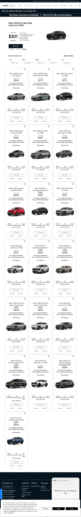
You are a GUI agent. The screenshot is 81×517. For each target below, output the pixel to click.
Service (34, 483)
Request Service (35, 486)
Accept (71, 508)
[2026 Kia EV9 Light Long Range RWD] (40, 326)
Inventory (25, 483)
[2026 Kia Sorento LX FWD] (16, 269)
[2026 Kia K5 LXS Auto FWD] (16, 154)
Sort (62, 60)
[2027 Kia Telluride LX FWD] (40, 383)
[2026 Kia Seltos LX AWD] (65, 96)
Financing (44, 483)
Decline (58, 508)
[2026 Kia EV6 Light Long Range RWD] (16, 326)
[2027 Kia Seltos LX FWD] (65, 211)
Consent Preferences (1, 494)
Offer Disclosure (16, 88)
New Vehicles (25, 486)
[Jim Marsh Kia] (9, 5)
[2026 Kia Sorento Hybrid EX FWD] (65, 269)
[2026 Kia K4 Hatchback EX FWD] (40, 96)
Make (23, 60)
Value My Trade (45, 490)
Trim (49, 60)
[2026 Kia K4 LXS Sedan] (16, 96)
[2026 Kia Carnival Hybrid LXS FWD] (16, 383)
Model (37, 60)
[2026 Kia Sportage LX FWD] (65, 154)
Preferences (45, 508)
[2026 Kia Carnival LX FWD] (65, 326)
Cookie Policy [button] (13, 511)
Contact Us (8, 487)
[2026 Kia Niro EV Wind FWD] (16, 211)
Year (10, 60)
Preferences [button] (10, 512)
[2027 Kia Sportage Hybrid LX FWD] (40, 269)
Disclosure (24, 49)
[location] (63, 1)
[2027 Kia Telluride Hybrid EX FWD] (16, 441)
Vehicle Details (15, 46)
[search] (79, 6)
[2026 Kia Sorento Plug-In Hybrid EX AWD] (65, 383)
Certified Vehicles (26, 492)
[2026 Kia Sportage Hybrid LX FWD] (40, 211)
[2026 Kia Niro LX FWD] (40, 154)
